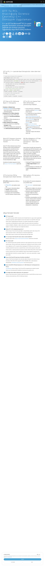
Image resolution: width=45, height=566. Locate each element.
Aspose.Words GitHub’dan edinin (32, 116)
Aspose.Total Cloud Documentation (22, 238)
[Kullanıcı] (41, 2)
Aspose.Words (31, 124)
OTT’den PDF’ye (9, 185)
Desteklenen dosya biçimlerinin (18, 262)
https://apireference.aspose (33, 125)
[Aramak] (43, 2)
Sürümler (27, 122)
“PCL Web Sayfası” (29, 185)
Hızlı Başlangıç (9, 268)
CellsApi (10, 108)
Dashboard (37, 110)
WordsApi (6, 108)
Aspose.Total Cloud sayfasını (10, 163)
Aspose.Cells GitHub (30, 119)
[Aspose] (8, 1)
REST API (30, 128)
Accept (22, 559)
